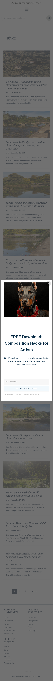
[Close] (48, 283)
